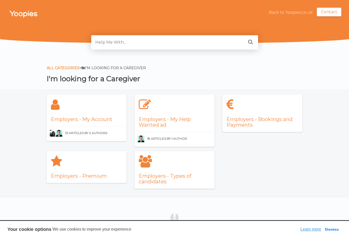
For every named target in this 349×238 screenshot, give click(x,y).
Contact (329, 11)
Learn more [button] (310, 229)
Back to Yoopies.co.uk (291, 12)
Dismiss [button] (332, 229)
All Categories (63, 68)
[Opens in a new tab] (174, 217)
